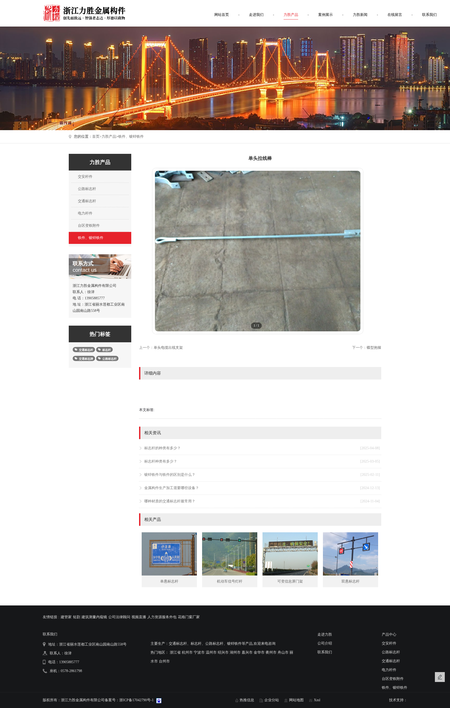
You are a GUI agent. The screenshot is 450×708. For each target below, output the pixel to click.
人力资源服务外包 (162, 617)
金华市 (259, 652)
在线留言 (395, 15)
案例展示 (325, 15)
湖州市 (235, 652)
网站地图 (296, 700)
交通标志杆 (86, 201)
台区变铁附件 (88, 225)
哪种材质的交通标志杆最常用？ (262, 501)
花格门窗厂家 (189, 617)
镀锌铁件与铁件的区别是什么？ (262, 475)
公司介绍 (324, 643)
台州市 (164, 661)
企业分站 (271, 700)
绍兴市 (223, 652)
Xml (317, 700)
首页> (97, 136)
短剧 (76, 617)
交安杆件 (84, 177)
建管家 (66, 617)
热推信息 (247, 700)
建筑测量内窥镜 (94, 617)
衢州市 (271, 652)
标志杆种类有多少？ (262, 461)
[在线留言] (440, 677)
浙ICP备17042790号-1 (136, 700)
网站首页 (221, 15)
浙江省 (175, 652)
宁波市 (199, 652)
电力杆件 (84, 213)
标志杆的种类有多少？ (262, 448)
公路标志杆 (86, 189)
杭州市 (187, 652)
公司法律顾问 (119, 617)
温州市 (211, 652)
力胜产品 (291, 15)
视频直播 (139, 617)
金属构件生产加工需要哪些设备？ (262, 488)
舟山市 (283, 652)
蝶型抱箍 (374, 348)
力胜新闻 (360, 15)
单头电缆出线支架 (168, 348)
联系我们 (429, 15)
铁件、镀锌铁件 (131, 136)
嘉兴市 (247, 652)
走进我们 (256, 15)
